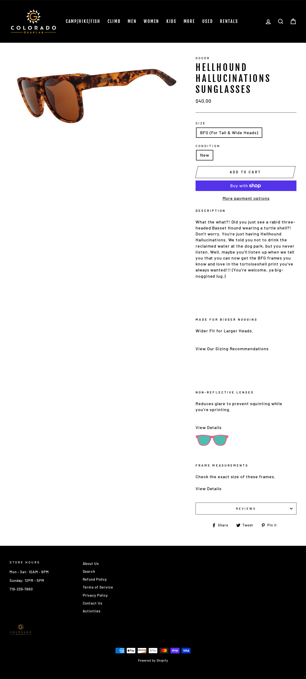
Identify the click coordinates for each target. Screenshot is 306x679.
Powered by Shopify (153, 660)
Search (89, 571)
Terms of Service (98, 587)
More (189, 21)
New (204, 155)
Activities (91, 611)
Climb (114, 21)
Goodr (203, 58)
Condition (208, 146)
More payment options (246, 198)
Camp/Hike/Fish (83, 21)
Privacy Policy (95, 595)
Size (201, 123)
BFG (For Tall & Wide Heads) (229, 132)
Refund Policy (95, 579)
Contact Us (92, 603)
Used (207, 21)
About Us (91, 563)
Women (151, 21)
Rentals (229, 21)
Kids (171, 21)
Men (132, 21)
